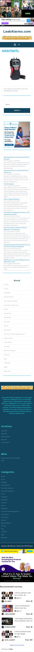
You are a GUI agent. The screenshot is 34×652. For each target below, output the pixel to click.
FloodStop (7, 317)
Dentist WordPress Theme (11, 546)
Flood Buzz (7, 313)
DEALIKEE (7, 293)
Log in (3, 460)
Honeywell (7, 330)
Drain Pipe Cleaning (10, 301)
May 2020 (4, 433)
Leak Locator (8, 338)
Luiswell (6, 346)
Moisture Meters (9, 350)
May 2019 (4, 439)
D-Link (6, 288)
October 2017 (5, 442)
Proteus (6, 354)
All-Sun (6, 284)
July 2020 (4, 431)
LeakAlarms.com (17, 31)
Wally (5, 367)
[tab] (14, 45)
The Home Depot (9, 184)
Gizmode (7, 321)
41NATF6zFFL (10, 50)
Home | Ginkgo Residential (12, 199)
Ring (5, 359)
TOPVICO (7, 363)
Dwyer (6, 309)
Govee (6, 326)
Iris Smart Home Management (14, 334)
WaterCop (7, 371)
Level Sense (8, 342)
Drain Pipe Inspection (11, 305)
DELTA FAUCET (9, 297)
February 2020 (5, 436)
